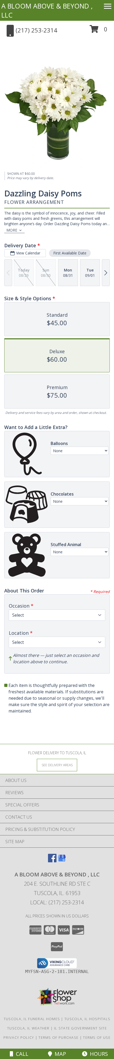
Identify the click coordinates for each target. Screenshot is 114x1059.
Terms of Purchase (58, 1037)
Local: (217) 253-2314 (57, 902)
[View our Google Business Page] (62, 861)
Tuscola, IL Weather (28, 1028)
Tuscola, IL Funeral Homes (32, 1018)
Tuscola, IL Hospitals (87, 1018)
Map (59, 1053)
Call (20, 1053)
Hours (97, 1053)
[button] (98, 31)
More (11, 230)
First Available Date (69, 253)
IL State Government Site (80, 1028)
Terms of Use (97, 1037)
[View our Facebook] (52, 861)
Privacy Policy (18, 1037)
